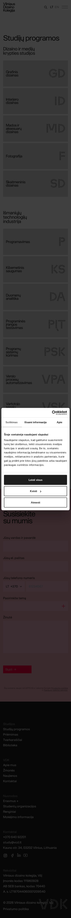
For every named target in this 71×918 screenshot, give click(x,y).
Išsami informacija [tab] (35, 422)
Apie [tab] (59, 422)
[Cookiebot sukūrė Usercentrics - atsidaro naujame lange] (52, 412)
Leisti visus (35, 479)
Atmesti (35, 502)
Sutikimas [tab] (12, 422)
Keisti (33, 491)
